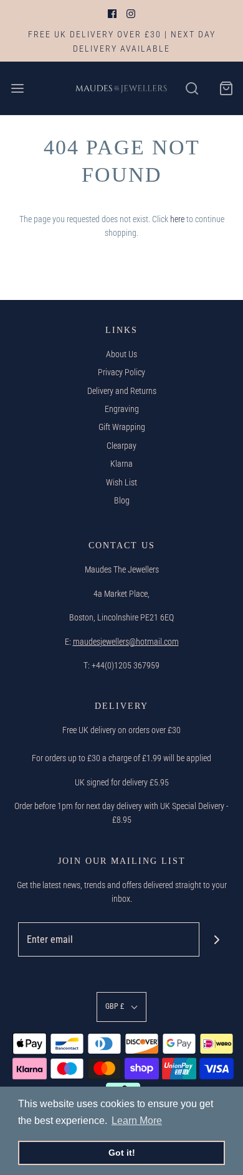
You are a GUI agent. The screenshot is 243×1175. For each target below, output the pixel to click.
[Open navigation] (17, 88)
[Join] (216, 939)
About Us (121, 354)
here (177, 219)
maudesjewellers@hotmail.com (126, 642)
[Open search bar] (191, 88)
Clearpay (121, 446)
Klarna (121, 464)
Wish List (121, 482)
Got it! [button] (121, 1153)
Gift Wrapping (121, 427)
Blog (122, 500)
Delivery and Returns (121, 391)
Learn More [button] (137, 1120)
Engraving (122, 409)
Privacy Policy (121, 372)
